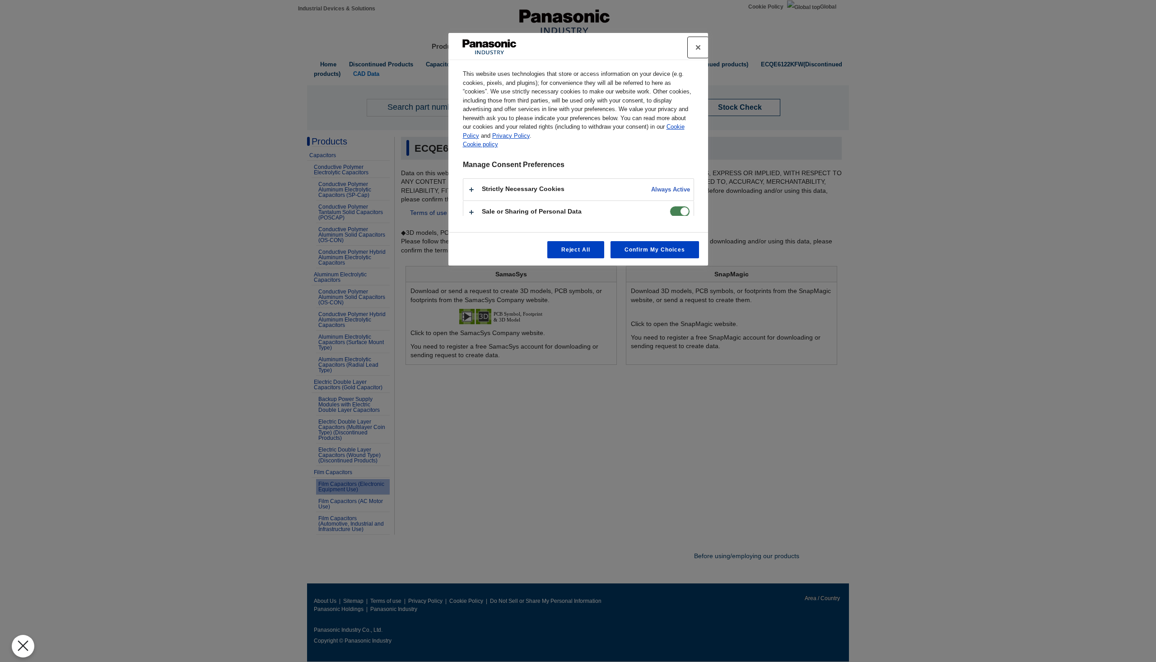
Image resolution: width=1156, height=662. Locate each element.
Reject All (576, 250)
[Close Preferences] (23, 646)
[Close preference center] (698, 47)
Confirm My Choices (655, 250)
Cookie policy (480, 144)
